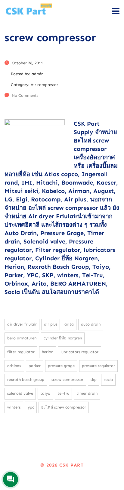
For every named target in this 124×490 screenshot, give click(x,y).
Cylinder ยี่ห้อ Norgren (63, 338)
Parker (35, 365)
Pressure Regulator (98, 365)
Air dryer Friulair (22, 324)
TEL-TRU (63, 393)
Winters (13, 407)
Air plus (50, 324)
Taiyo (45, 393)
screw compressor (67, 379)
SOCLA (108, 379)
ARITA (69, 324)
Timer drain (87, 393)
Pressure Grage (61, 365)
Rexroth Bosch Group (25, 379)
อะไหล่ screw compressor (63, 407)
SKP (94, 379)
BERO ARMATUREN (21, 338)
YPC (31, 407)
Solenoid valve (20, 393)
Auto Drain (91, 324)
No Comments (25, 95)
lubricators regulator (79, 352)
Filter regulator (21, 352)
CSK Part (71, 465)
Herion (47, 352)
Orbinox (14, 365)
